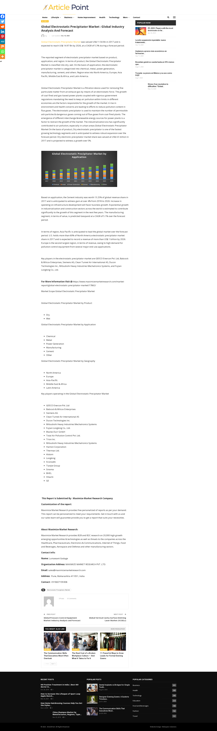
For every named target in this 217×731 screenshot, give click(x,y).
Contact (136, 17)
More (125, 17)
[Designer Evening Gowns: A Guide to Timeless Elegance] (92, 700)
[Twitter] (2, 21)
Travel (135, 716)
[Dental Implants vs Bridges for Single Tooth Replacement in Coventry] (92, 688)
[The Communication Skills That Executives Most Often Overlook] (57, 642)
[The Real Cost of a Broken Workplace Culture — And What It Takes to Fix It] (85, 642)
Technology (114, 17)
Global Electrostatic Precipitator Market (61, 41)
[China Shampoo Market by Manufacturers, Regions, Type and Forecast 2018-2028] (46, 714)
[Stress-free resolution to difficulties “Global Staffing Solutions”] (140, 87)
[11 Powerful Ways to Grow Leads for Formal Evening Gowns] (113, 642)
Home (44, 17)
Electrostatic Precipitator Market (58, 590)
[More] (2, 56)
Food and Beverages (141, 706)
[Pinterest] (2, 36)
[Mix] (2, 46)
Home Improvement (87, 17)
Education (136, 701)
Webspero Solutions (169, 727)
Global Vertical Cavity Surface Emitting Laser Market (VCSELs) (107, 619)
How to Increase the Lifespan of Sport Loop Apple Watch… (60, 695)
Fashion (136, 711)
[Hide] (1, 61)
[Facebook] (2, 16)
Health (102, 17)
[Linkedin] (2, 31)
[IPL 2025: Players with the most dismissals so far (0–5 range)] (140, 31)
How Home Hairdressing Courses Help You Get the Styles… (61, 704)
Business (68, 17)
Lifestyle (55, 17)
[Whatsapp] (2, 51)
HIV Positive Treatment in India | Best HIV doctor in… (59, 685)
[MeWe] (2, 41)
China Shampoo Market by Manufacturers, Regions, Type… (67, 713)
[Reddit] (2, 26)
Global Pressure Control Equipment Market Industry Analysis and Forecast (62, 619)
